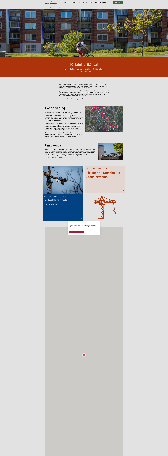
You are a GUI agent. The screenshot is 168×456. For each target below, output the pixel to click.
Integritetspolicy (96, 222)
